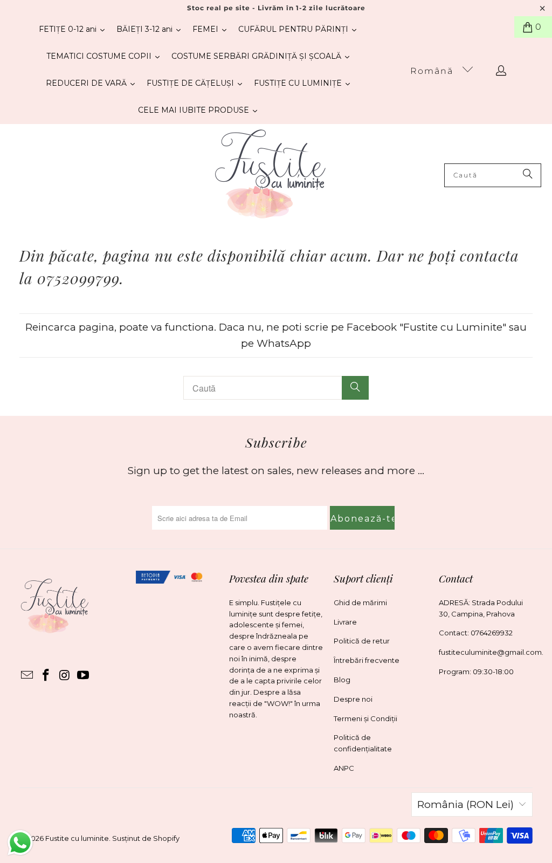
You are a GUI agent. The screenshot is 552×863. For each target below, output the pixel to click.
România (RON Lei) (465, 804)
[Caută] (527, 175)
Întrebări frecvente (366, 660)
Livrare (345, 622)
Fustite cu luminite (77, 838)
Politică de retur (362, 640)
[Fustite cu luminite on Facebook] (46, 676)
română (433, 71)
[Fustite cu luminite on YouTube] (83, 676)
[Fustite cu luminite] (270, 175)
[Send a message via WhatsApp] (20, 843)
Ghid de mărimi (360, 602)
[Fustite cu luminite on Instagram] (65, 676)
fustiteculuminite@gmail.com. (491, 652)
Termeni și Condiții (365, 718)
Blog (342, 679)
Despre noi (353, 699)
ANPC (344, 768)
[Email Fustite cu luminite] (27, 676)
